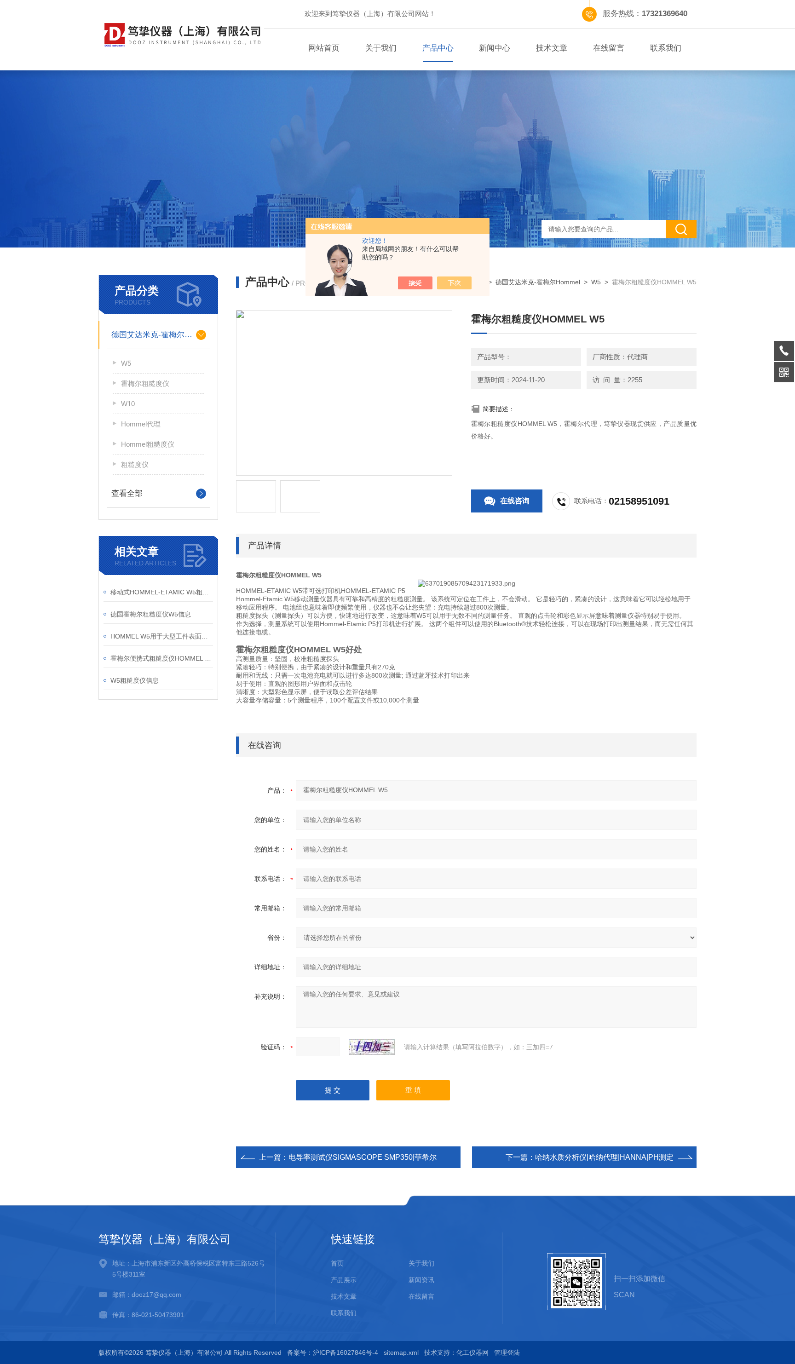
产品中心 (438, 48)
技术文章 (551, 48)
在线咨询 (515, 501)
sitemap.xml (401, 1352)
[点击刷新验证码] (372, 1047)
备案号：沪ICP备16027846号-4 (332, 1352)
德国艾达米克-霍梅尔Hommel (158, 334)
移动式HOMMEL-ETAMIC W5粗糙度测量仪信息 (161, 592)
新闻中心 (494, 48)
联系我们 (665, 48)
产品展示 (344, 1279)
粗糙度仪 (135, 464)
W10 (128, 404)
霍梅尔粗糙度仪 (145, 383)
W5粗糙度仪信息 (134, 680)
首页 (337, 1263)
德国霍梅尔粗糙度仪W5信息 (150, 614)
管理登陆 (507, 1352)
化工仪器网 (472, 1352)
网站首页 (324, 48)
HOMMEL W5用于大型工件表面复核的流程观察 (161, 636)
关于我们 (381, 48)
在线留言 (608, 48)
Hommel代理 (141, 424)
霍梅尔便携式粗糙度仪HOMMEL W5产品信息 (161, 658)
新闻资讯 (421, 1279)
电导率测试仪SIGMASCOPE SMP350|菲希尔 (362, 1157)
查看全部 (127, 493)
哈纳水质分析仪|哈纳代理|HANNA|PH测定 (604, 1157)
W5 (126, 363)
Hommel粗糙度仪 (147, 444)
